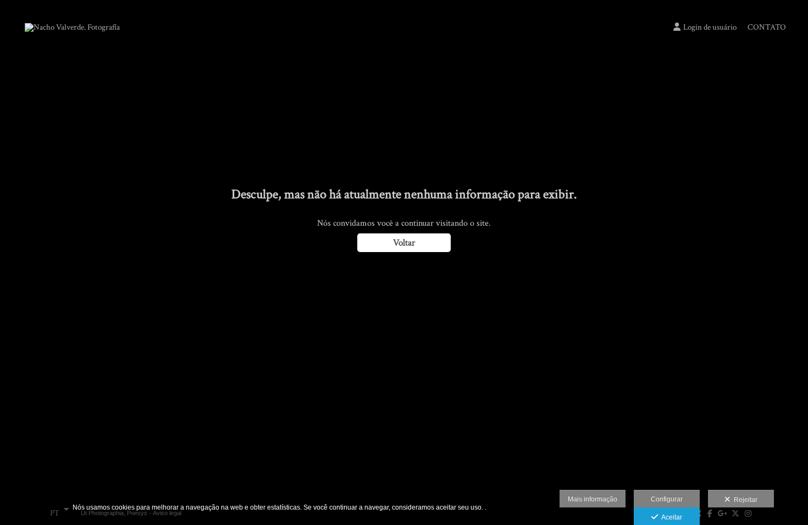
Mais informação (592, 499)
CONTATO (767, 27)
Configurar (667, 499)
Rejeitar (743, 500)
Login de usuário (710, 27)
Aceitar (670, 517)
